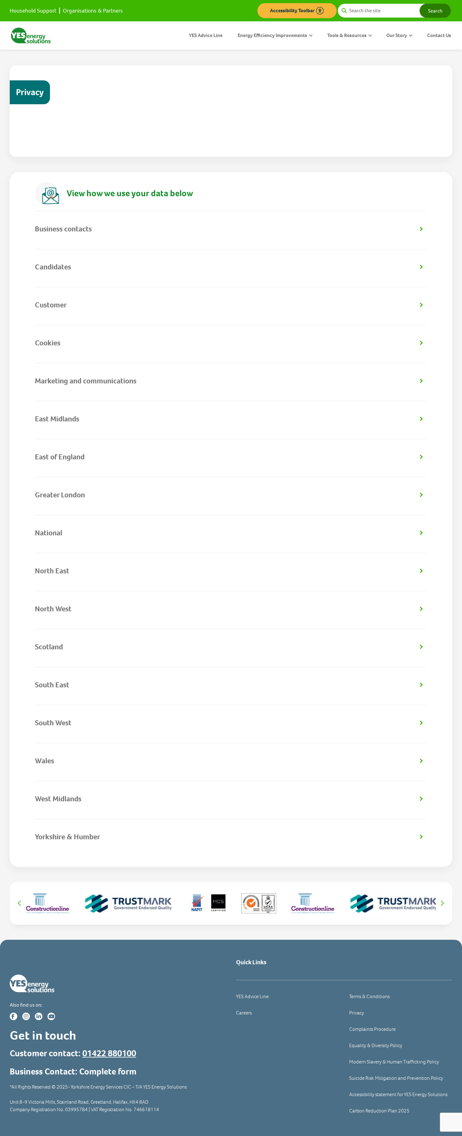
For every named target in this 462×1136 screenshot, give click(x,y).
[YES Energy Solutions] (31, 35)
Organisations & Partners (93, 10)
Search (435, 10)
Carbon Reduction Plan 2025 (379, 1110)
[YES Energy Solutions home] (118, 984)
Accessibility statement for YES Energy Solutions (398, 1094)
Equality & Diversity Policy (375, 1045)
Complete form (107, 1071)
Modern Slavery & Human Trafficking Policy (394, 1061)
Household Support (33, 10)
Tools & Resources (346, 35)
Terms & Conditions (369, 996)
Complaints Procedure (372, 1029)
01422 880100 (109, 1053)
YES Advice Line (206, 35)
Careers (244, 1012)
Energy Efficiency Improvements (272, 35)
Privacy (356, 1012)
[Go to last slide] (20, 903)
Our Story (396, 35)
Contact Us (439, 35)
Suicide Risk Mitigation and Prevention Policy (396, 1078)
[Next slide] (442, 903)
